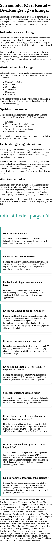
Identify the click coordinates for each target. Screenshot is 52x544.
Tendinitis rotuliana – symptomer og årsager (23, 532)
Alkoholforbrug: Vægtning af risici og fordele (31, 526)
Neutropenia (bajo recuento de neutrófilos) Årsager (21, 512)
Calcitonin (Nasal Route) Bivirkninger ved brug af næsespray (25, 534)
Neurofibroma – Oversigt (10, 528)
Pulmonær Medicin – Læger (24, 531)
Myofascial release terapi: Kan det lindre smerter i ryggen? (24, 537)
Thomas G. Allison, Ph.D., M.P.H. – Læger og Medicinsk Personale (25, 539)
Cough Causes (38, 509)
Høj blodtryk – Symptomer (19, 509)
